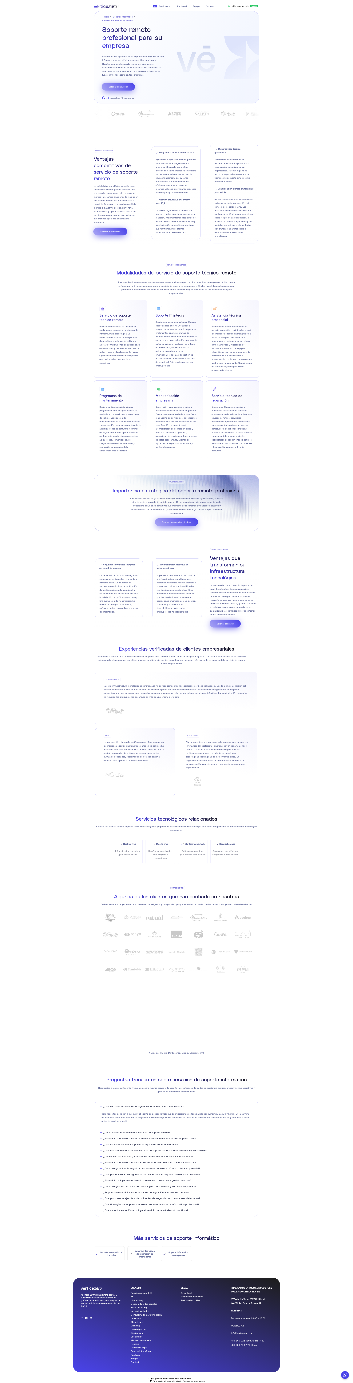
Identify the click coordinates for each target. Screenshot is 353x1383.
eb (167, 843)
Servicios (161, 6)
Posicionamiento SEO (141, 1293)
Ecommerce (137, 1336)
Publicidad (136, 1318)
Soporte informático (141, 1351)
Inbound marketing (140, 1311)
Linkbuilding (137, 1300)
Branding (135, 1325)
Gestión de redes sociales (144, 1303)
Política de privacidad (192, 1296)
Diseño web (137, 1333)
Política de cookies (190, 1300)
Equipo (196, 6)
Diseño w (161, 843)
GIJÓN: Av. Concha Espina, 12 (246, 1303)
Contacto (210, 6)
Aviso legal (186, 1293)
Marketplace (137, 1322)
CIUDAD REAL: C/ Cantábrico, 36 (248, 1298)
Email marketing (139, 1307)
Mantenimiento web (195, 843)
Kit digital (182, 6)
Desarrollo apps (227, 843)
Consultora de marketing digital (146, 1314)
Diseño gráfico (138, 1329)
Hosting (135, 1343)
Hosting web (129, 843)
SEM (133, 1296)
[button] (240, 6)
